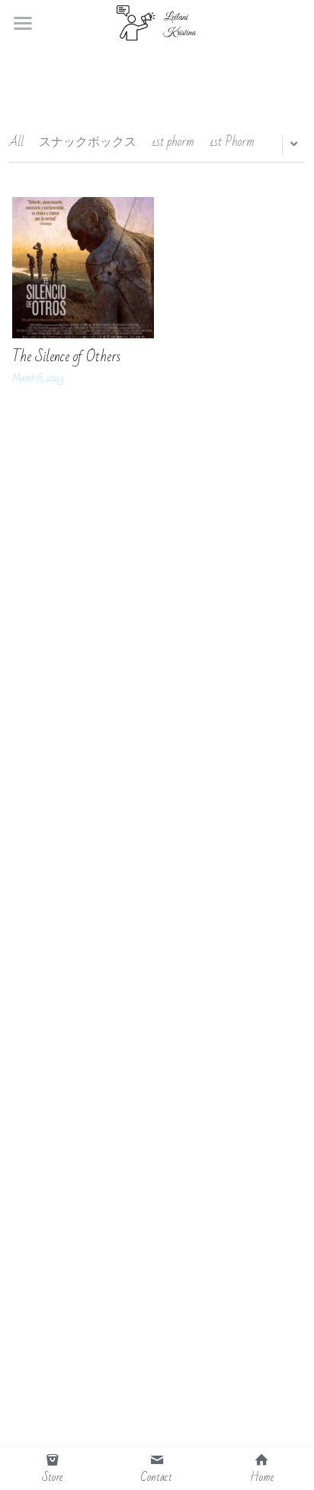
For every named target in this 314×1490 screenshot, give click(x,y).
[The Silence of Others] (82, 267)
